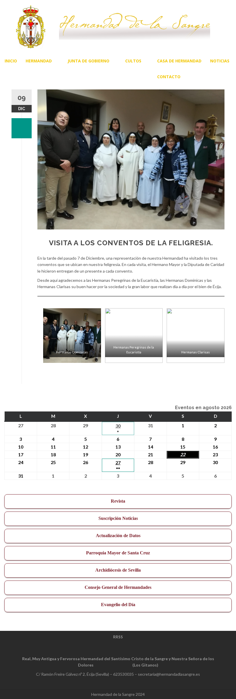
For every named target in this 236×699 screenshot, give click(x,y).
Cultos (133, 61)
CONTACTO (168, 76)
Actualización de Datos (118, 535)
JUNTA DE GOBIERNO (88, 61)
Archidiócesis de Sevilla (118, 570)
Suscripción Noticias (118, 518)
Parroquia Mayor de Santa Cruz (118, 552)
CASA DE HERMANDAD (179, 61)
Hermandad (39, 61)
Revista (118, 501)
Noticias (219, 61)
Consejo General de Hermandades (118, 587)
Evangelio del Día (118, 604)
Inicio (11, 61)
